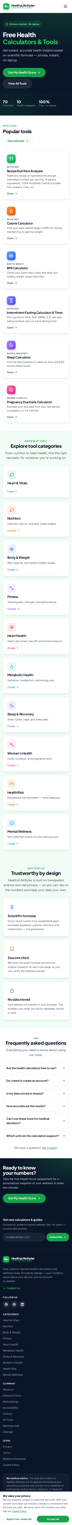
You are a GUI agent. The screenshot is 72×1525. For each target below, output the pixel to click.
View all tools (15, 141)
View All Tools (17, 83)
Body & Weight (11, 1332)
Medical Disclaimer (14, 1458)
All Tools (8, 1419)
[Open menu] (65, 6)
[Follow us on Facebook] (6, 1304)
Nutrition (8, 1326)
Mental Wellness (13, 1374)
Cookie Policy (11, 1464)
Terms (6, 1452)
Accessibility (10, 1407)
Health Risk (9, 1368)
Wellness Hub (11, 1425)
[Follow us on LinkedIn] (22, 1304)
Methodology (11, 1401)
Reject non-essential (19, 1518)
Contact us (13, 1288)
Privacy (7, 1446)
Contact (7, 1413)
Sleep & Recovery (13, 1356)
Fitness (7, 1338)
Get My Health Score (22, 72)
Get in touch (49, 1148)
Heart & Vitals (11, 1320)
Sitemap (8, 1432)
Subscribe (56, 1236)
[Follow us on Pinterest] (14, 1304)
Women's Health (13, 1362)
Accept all (53, 1518)
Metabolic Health (13, 1350)
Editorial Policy (12, 1395)
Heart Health (10, 1344)
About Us (8, 1389)
